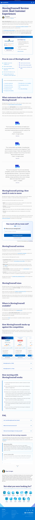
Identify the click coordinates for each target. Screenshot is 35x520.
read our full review (20, 51)
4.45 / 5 (9, 345)
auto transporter (26, 268)
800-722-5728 (7, 357)
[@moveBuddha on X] (30, 510)
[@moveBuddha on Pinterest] (32, 510)
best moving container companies (22, 26)
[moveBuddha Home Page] (4, 2)
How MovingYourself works (23, 85)
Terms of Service (14, 512)
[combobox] (17, 231)
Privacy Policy (14, 510)
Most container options (7, 338)
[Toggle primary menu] (33, 2)
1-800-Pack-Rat (7, 342)
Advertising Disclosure (17, 0)
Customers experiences (8, 83)
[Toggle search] (31, 2)
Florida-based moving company (9, 30)
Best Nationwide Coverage (20, 338)
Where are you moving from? (12, 228)
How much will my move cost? (17, 224)
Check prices (7, 355)
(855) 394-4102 (20, 357)
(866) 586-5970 (9, 50)
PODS (9, 317)
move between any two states (19, 261)
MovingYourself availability (9, 90)
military (6, 265)
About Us (3, 515)
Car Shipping (4, 514)
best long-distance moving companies (15, 104)
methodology (4, 439)
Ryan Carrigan (7, 16)
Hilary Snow (12, 18)
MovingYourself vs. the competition (25, 83)
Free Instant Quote (17, 235)
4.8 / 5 (22, 345)
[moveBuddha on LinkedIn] (28, 510)
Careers (13, 517)
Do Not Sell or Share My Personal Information (15, 514)
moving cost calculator (6, 218)
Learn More (17, 158)
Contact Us (13, 516)
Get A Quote (20, 355)
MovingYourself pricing (8, 85)
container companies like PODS (20, 291)
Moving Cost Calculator (4, 511)
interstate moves (19, 310)
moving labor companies (22, 253)
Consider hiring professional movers (18, 276)
